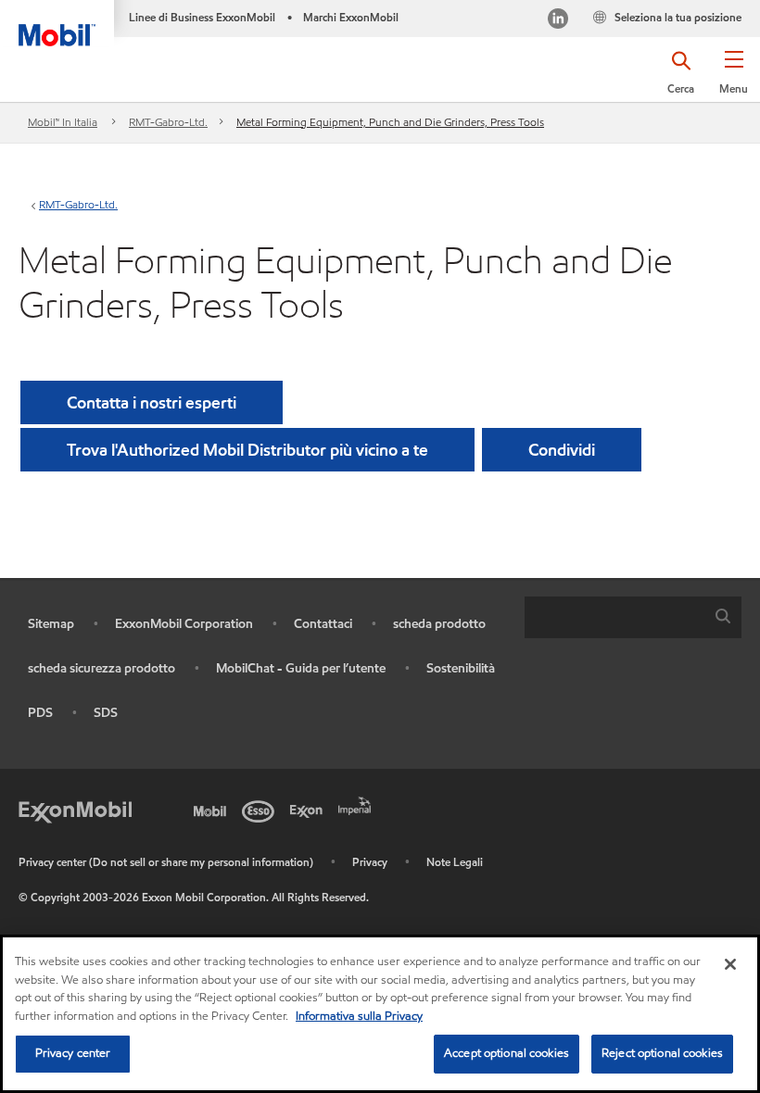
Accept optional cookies (506, 1053)
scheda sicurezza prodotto (101, 668)
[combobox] (633, 617)
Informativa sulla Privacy (359, 1016)
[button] (733, 78)
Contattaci (323, 624)
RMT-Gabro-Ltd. (168, 122)
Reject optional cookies (662, 1053)
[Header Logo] (57, 23)
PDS (40, 713)
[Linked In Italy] (558, 20)
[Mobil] (213, 809)
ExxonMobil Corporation (184, 624)
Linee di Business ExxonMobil (202, 17)
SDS (106, 713)
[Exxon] (309, 809)
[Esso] (261, 809)
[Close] (730, 964)
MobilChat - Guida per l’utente (301, 668)
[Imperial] (358, 804)
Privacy (369, 862)
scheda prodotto (439, 624)
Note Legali (454, 862)
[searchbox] (614, 617)
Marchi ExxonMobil (351, 17)
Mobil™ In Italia (62, 122)
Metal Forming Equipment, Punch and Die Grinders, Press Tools (390, 122)
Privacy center (73, 1053)
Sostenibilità (460, 668)
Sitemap (51, 624)
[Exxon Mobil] (75, 809)
